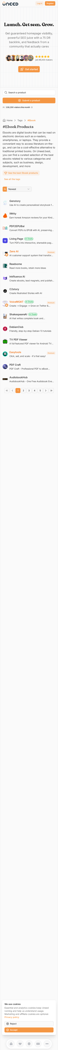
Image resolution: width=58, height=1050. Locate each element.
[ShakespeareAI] (29, 316)
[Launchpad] (11, 1043)
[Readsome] (29, 266)
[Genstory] (29, 203)
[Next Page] (45, 390)
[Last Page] (51, 390)
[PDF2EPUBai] (29, 228)
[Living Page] (29, 240)
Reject (13, 1023)
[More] (47, 1043)
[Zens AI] (29, 253)
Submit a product (31, 100)
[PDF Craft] (29, 366)
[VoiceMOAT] (29, 303)
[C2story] (29, 291)
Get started (31, 69)
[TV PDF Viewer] (29, 341)
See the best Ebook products (23, 173)
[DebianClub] (29, 329)
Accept (13, 1030)
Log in (39, 3)
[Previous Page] (12, 390)
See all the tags (12, 179)
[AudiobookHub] (29, 379)
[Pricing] (38, 1043)
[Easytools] (29, 354)
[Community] (20, 1043)
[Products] (29, 1043)
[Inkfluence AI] (29, 278)
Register (50, 3)
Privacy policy (11, 1017)
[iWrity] (29, 215)
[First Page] (6, 390)
